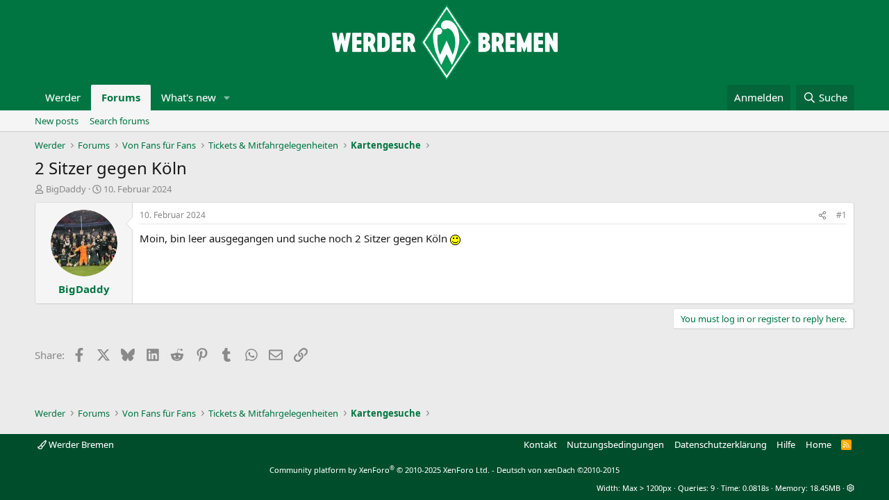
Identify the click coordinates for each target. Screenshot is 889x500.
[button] (227, 97)
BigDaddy (66, 189)
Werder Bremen (80, 444)
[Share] (822, 216)
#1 (841, 215)
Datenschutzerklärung (720, 444)
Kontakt (540, 444)
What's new (188, 97)
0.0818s (755, 488)
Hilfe (785, 444)
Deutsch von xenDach (558, 470)
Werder (63, 97)
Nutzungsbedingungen (615, 444)
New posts (56, 121)
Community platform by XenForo (379, 470)
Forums (120, 97)
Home (818, 444)
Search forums (119, 121)
